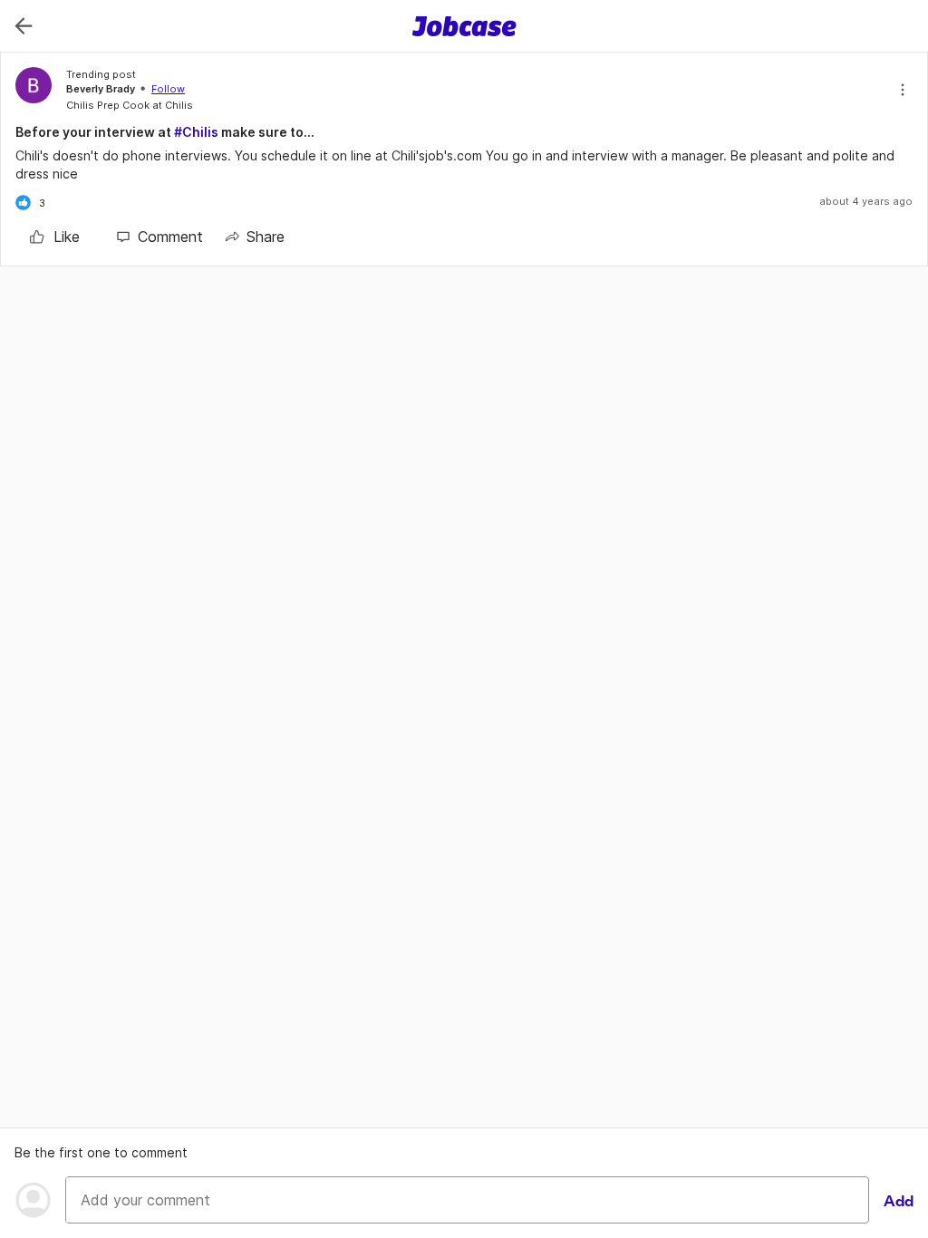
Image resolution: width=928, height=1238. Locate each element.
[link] (54, 236)
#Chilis (196, 132)
